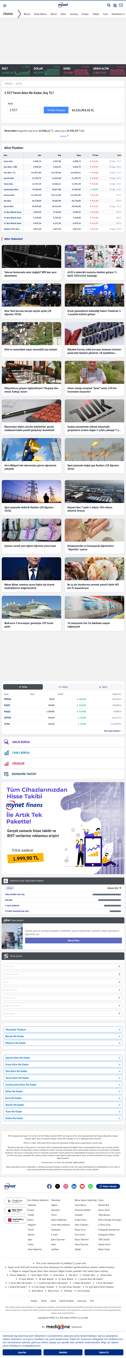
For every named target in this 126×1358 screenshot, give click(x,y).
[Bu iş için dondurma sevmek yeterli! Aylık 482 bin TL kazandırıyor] (94, 568)
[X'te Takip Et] (57, 1186)
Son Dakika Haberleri (38, 1200)
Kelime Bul (103, 1205)
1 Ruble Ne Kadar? (17, 1286)
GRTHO (7, 717)
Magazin (32, 1224)
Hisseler (79, 1214)
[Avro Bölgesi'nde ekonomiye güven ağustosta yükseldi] (31, 449)
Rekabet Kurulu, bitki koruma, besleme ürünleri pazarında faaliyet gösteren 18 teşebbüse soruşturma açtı (94, 351)
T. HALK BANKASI (12, 905)
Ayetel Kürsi (104, 1244)
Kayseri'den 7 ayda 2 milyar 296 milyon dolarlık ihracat (89, 509)
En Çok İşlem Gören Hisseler (100, 1286)
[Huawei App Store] (15, 1220)
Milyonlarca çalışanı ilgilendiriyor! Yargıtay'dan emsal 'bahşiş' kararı (31, 389)
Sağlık (54, 1205)
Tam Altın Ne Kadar (16, 1071)
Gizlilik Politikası (66, 1300)
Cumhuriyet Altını (11, 189)
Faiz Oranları (83, 1290)
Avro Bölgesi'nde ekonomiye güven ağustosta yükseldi (30, 467)
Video (30, 1244)
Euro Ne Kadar (13, 1098)
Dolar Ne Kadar (14, 1091)
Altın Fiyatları (81, 1224)
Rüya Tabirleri (82, 1239)
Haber (96, 14)
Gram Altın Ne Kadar (17, 1064)
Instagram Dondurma (108, 1229)
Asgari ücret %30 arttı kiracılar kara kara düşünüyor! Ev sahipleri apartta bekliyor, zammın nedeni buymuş (61, 1267)
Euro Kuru (80, 1234)
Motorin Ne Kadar (15, 1043)
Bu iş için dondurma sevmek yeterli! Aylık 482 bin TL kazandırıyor (93, 586)
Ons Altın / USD (10, 167)
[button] (4, 5)
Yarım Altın (8, 184)
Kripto (85, 14)
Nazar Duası (104, 1249)
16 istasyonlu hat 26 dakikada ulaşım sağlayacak (88, 624)
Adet (10, 103)
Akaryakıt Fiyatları (15, 1029)
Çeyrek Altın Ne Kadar (17, 1057)
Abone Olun (73, 940)
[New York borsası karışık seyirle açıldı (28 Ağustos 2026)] (31, 295)
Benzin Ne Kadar (14, 1036)
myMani (55, 1249)
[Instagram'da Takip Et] (65, 1186)
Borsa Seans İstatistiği (86, 1200)
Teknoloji (55, 1200)
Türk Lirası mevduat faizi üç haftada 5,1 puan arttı (61, 1263)
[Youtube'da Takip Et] (82, 1186)
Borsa (27, 14)
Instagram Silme (106, 1234)
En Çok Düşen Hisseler (43, 1286)
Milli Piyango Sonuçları (110, 1219)
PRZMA (7, 699)
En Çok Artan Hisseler (70, 1286)
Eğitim (31, 1234)
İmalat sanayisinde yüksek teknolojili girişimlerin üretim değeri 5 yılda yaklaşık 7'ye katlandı (93, 428)
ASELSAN (8, 900)
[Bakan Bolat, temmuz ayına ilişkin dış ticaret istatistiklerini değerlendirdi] (31, 568)
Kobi (53, 1244)
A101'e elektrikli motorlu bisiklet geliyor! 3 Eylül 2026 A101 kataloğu (92, 274)
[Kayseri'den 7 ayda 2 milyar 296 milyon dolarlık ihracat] (94, 491)
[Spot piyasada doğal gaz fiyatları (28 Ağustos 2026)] (94, 449)
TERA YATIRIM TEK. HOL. (15, 894)
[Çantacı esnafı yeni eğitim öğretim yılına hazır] (31, 530)
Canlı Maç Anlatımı (60, 1224)
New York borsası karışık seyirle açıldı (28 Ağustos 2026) (27, 312)
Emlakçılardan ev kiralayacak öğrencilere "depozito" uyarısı (90, 547)
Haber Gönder (110, 1186)
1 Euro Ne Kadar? (104, 1282)
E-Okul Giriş (104, 1224)
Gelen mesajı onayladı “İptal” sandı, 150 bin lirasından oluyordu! (92, 389)
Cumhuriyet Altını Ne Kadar (21, 1084)
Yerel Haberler (35, 1249)
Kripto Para (80, 1219)
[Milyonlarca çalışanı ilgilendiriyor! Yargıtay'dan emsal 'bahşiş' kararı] (31, 372)
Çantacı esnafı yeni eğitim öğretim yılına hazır (30, 545)
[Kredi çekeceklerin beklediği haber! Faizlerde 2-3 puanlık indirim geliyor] (94, 295)
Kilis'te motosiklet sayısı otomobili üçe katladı (30, 349)
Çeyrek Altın (9, 178)
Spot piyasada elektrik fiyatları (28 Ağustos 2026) (28, 509)
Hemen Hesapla (56, 110)
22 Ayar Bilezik (65, 1279)
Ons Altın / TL (10, 172)
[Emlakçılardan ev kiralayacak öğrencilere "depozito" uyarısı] (94, 530)
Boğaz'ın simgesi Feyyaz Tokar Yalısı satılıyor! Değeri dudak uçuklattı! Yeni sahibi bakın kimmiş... (61, 1271)
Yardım (44, 1300)
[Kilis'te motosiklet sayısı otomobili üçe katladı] (31, 333)
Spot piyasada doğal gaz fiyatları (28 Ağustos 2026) (93, 467)
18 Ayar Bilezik (46, 1279)
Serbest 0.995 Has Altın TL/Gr (13, 229)
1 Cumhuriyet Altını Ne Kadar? (52, 1282)
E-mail (54, 1234)
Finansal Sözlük (82, 1209)
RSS (92, 1300)
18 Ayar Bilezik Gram (12, 218)
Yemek (31, 1214)
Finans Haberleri (18, 1275)
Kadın (31, 1219)
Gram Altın (8, 161)
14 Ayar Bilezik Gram (12, 212)
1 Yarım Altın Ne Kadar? (20, 1282)
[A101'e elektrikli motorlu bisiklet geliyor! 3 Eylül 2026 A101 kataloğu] (94, 256)
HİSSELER (18, 763)
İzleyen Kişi (112, 888)
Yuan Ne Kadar (13, 1111)
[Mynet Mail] (121, 5)
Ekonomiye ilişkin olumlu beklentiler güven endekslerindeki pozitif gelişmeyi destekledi (29, 428)
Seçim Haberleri (59, 1219)
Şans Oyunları (58, 1239)
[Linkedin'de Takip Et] (74, 1186)
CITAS (7, 724)
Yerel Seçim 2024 (39, 1275)
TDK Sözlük (104, 1239)
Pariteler (68, 1290)
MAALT (7, 711)
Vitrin (54, 1214)
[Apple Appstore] (15, 1210)
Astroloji (55, 1209)
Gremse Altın (9, 195)
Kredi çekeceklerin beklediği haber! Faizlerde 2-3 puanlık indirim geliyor (94, 312)
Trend (30, 1229)
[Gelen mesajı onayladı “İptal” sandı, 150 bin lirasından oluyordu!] (94, 372)
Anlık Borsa (40, 14)
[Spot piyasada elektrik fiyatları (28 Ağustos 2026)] (31, 491)
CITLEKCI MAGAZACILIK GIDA (17, 911)
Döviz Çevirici (16, 956)
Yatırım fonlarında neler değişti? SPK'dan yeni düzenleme (30, 274)
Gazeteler (56, 1229)
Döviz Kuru (53, 1290)
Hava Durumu (81, 1244)
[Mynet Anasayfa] (63, 4)
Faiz (105, 14)
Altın (63, 14)
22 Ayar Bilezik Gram (12, 223)
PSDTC (7, 705)
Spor (30, 1239)
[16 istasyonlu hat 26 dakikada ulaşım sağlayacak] (94, 607)
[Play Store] (15, 1201)
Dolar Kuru (80, 1229)
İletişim (34, 1300)
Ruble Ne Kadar (14, 1118)
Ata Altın (7, 201)
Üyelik (53, 1300)
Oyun (101, 1200)
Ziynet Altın (9, 206)
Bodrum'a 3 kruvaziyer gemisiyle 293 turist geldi (28, 624)
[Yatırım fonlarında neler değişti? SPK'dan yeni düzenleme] (31, 256)
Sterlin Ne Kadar (14, 1104)
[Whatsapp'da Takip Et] (90, 1186)
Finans (31, 1209)
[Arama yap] (109, 5)
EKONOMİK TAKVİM (24, 774)
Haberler (32, 1205)
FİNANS (8, 14)
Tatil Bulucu (104, 1214)
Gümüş (74, 14)
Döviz (54, 14)
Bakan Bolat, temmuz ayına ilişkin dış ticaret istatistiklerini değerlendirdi (29, 586)
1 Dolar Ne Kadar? (82, 1282)
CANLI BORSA (21, 752)
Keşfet (78, 1249)
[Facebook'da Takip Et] (49, 1186)
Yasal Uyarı (82, 1300)
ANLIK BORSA (21, 742)
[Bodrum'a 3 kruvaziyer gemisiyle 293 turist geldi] (31, 607)
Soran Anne (104, 1209)
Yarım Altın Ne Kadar (17, 1077)
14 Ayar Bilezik (26, 1279)
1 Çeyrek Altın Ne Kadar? (90, 1279)
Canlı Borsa (80, 1205)
